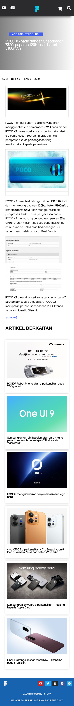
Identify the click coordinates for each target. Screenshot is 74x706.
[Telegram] (69, 683)
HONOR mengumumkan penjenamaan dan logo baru (36, 495)
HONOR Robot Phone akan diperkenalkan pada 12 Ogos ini (35, 385)
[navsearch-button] (69, 8)
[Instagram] (55, 683)
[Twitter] (48, 683)
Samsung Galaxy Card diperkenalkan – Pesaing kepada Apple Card (36, 606)
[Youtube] (40, 683)
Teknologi (32, 34)
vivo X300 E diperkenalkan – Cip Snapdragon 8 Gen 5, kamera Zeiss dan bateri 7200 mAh (35, 550)
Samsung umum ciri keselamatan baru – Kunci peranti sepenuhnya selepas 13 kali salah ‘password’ (35, 440)
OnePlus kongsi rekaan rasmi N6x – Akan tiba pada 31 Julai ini (34, 661)
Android (18, 34)
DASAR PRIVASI (30, 693)
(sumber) (11, 317)
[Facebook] (62, 683)
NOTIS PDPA (45, 693)
